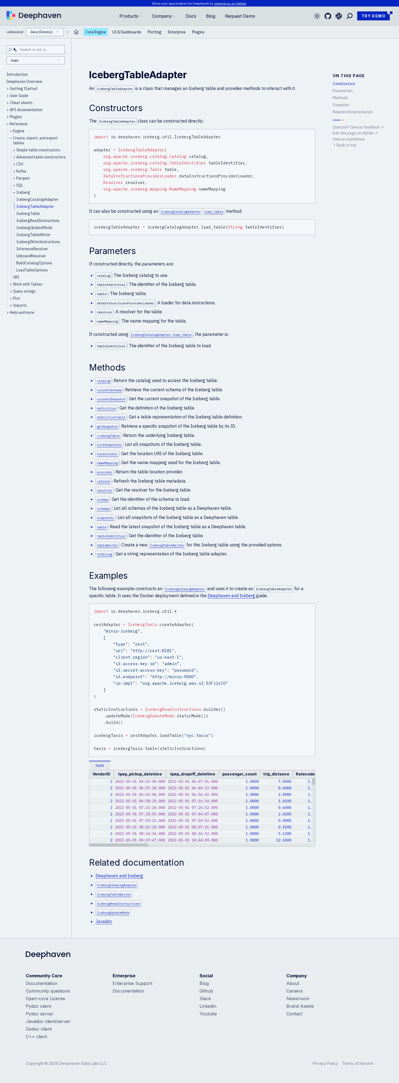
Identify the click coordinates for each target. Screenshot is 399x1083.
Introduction (17, 74)
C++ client (36, 1036)
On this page (349, 75)
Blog (210, 16)
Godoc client (39, 1029)
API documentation (26, 109)
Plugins (198, 32)
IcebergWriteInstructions (38, 241)
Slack (205, 998)
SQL (19, 185)
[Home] (34, 16)
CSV (19, 164)
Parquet (23, 178)
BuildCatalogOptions (34, 263)
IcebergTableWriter (33, 234)
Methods (340, 97)
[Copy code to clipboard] (310, 134)
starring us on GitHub (230, 3)
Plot (16, 298)
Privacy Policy (325, 1063)
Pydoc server (39, 1013)
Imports (20, 305)
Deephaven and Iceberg (231, 595)
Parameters (343, 90)
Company (162, 16)
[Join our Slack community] (338, 16)
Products (128, 16)
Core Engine (96, 32)
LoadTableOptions (32, 270)
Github (206, 991)
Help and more (22, 312)
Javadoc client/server (48, 1021)
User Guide (19, 95)
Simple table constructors (38, 150)
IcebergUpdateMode (34, 227)
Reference (18, 123)
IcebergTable (28, 213)
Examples (341, 104)
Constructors (344, 83)
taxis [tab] (100, 765)
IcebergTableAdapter (35, 206)
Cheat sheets (21, 102)
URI (16, 277)
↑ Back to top (344, 145)
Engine (18, 131)
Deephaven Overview (24, 81)
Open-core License (45, 998)
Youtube (208, 1013)
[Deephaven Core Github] (328, 16)
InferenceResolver (32, 248)
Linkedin (207, 1006)
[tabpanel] (202, 808)
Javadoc (104, 921)
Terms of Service (357, 1063)
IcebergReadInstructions (37, 220)
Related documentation (353, 111)
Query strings (24, 291)
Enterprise (177, 32)
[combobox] (45, 32)
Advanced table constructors (41, 157)
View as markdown (349, 139)
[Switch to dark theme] (317, 16)
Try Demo (373, 16)
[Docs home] (76, 32)
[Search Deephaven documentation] (349, 16)
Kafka (21, 171)
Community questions (48, 991)
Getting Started (23, 88)
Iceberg (23, 192)
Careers (294, 991)
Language (29, 32)
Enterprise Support (132, 983)
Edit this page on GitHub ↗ (355, 133)
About (292, 983)
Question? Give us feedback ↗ (358, 127)
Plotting (155, 32)
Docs (191, 16)
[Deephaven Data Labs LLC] (48, 955)
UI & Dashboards (126, 32)
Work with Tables (27, 284)
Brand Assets (300, 1006)
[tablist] (202, 765)
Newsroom (297, 998)
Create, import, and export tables (35, 140)
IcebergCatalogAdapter (37, 199)
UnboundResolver (31, 255)
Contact (294, 1013)
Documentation (41, 983)
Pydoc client (38, 1006)
